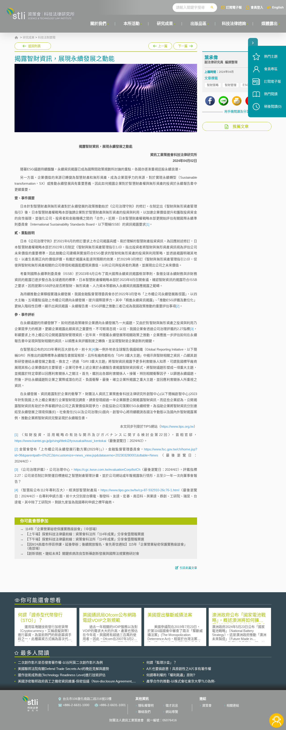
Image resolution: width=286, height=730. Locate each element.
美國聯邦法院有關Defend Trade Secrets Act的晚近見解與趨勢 (63, 669)
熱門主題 (271, 56)
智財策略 (213, 85)
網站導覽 (172, 711)
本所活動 (132, 24)
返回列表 (34, 46)
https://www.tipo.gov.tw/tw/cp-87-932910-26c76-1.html (140, 490)
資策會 (207, 705)
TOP (276, 706)
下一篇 (183, 45)
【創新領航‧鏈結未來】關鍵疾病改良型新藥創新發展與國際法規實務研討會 (82, 553)
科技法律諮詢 (234, 24)
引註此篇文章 (188, 567)
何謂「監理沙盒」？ (161, 662)
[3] (191, 329)
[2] (177, 306)
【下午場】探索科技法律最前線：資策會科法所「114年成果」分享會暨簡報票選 (84, 539)
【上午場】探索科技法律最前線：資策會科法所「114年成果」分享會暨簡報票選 (84, 534)
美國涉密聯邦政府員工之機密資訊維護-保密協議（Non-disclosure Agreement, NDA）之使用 (75, 681)
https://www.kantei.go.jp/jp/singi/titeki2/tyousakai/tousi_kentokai (60, 441)
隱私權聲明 (146, 705)
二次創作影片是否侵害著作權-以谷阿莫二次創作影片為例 (60, 662)
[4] (93, 349)
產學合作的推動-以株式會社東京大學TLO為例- (180, 681)
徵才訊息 (172, 705)
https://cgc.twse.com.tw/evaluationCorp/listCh (107, 469)
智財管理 (230, 85)
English (278, 7)
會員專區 (271, 69)
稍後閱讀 (273, 106)
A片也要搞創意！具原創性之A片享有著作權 (178, 669)
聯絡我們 (144, 711)
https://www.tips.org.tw (177, 426)
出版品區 (198, 24)
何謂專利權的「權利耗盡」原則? (170, 675)
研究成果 (165, 24)
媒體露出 (269, 24)
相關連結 (233, 705)
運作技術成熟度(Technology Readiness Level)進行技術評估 (61, 675)
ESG (246, 85)
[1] (147, 224)
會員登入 (257, 7)
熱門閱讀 (271, 94)
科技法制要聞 (46, 37)
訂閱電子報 (234, 7)
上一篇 (160, 45)
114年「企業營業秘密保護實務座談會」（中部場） (62, 529)
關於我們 (98, 24)
